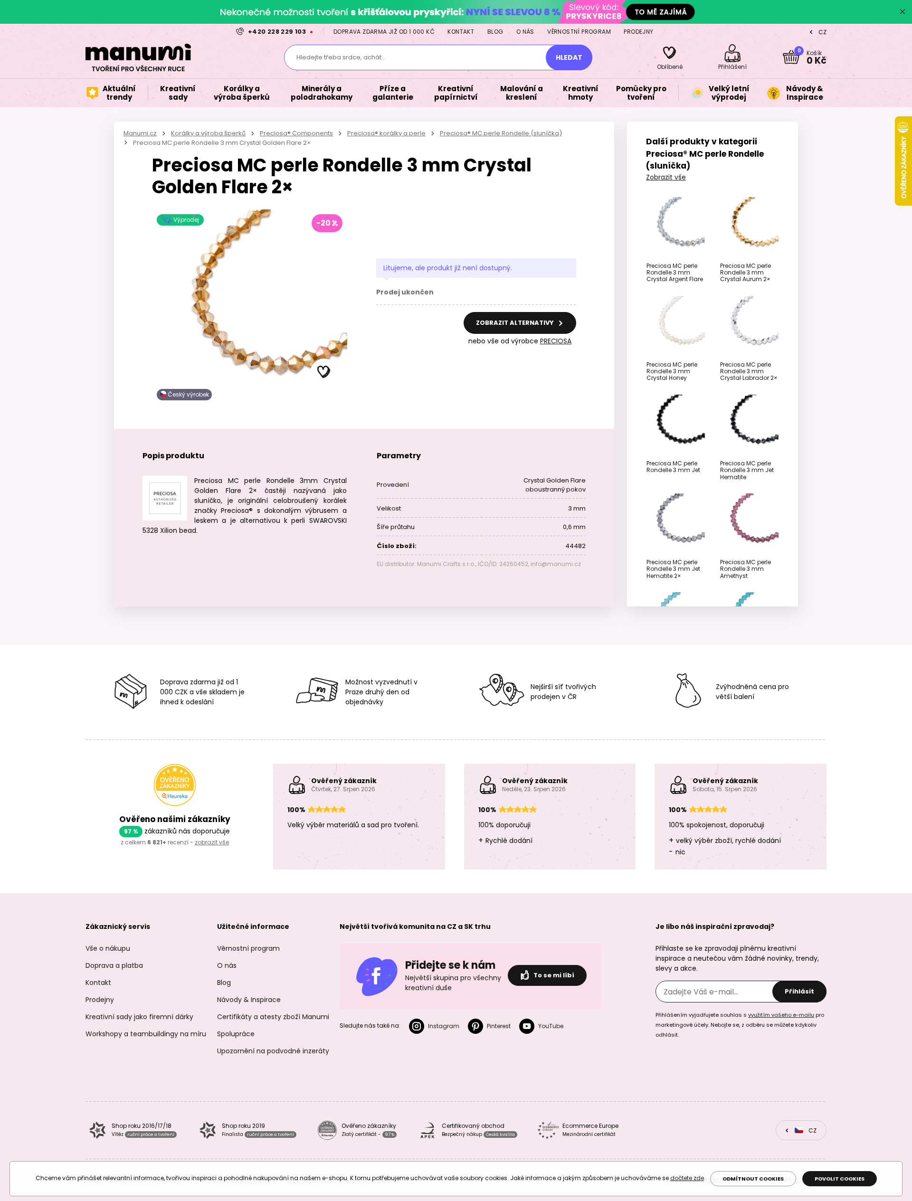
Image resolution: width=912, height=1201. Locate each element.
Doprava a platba (114, 965)
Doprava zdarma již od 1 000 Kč (384, 32)
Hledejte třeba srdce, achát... (341, 57)
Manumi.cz (140, 133)
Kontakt (460, 32)
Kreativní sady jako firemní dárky (139, 1016)
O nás (525, 32)
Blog (495, 32)
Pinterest (499, 1026)
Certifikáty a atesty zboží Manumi (273, 1016)
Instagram (443, 1026)
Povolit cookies (839, 1178)
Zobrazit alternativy (515, 322)
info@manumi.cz (556, 564)
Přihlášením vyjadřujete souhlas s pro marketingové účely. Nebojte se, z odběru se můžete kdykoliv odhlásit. (740, 1025)
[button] (324, 372)
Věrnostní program (579, 32)
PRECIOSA (555, 341)
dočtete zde (687, 1178)
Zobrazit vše (666, 177)
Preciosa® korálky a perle (386, 133)
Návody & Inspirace (249, 999)
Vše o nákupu (108, 948)
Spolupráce (236, 1034)
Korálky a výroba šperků (208, 133)
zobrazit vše (212, 842)
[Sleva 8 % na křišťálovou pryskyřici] (456, 11)
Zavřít (902, 12)
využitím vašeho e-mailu (781, 1015)
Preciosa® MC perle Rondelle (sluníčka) (501, 133)
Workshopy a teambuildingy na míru (146, 1034)
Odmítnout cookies (753, 1178)
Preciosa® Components (296, 133)
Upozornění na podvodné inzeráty (273, 1051)
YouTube (550, 1026)
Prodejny (638, 32)
